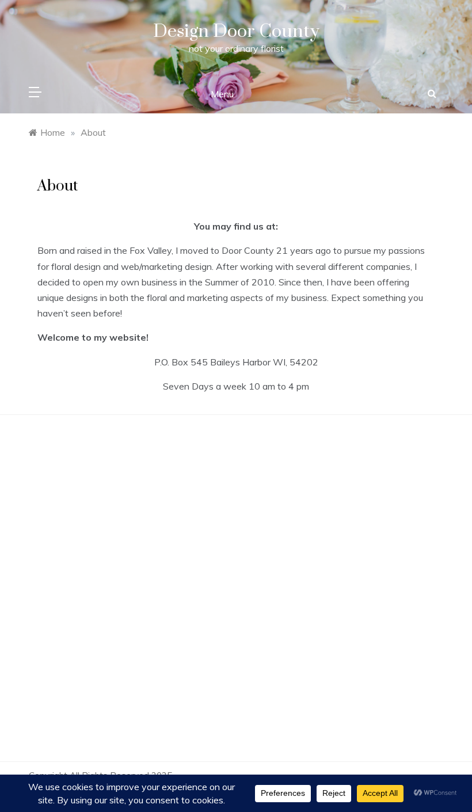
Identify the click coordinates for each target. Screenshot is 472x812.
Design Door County (236, 31)
